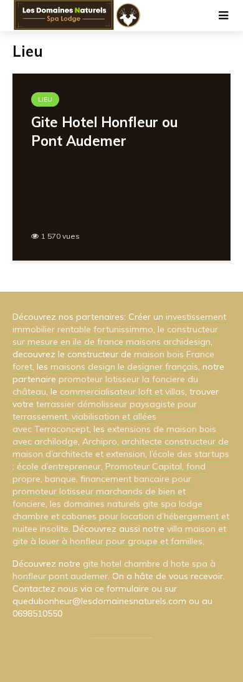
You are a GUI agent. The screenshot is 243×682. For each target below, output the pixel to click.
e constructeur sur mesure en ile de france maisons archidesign (115, 335)
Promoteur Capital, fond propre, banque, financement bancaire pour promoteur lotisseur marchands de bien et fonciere (109, 485)
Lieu (45, 99)
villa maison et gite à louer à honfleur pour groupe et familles (119, 535)
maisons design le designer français (124, 366)
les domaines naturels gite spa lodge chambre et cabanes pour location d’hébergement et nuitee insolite (120, 516)
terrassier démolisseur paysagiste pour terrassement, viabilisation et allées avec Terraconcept (104, 416)
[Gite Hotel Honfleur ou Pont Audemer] (121, 166)
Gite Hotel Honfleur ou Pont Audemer (104, 131)
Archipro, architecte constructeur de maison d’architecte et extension (120, 447)
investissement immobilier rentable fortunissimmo (119, 323)
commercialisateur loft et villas (122, 391)
